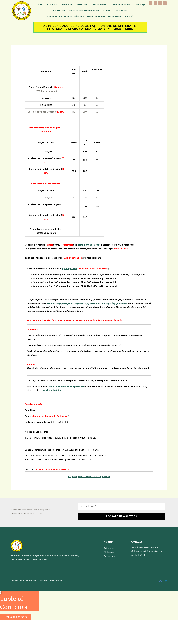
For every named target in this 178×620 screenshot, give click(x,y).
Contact (107, 10)
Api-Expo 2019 (69, 268)
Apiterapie (67, 4)
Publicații (140, 4)
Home (39, 4)
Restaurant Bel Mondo (89, 244)
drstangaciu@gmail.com (114, 303)
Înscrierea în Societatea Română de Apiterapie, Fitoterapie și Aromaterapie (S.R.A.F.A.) (90, 16)
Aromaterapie (99, 4)
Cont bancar (121, 10)
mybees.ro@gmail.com (87, 303)
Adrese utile (59, 10)
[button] (52, 4)
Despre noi (51, 4)
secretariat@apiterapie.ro (60, 303)
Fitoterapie (82, 4)
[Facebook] (160, 581)
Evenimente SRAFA (121, 4)
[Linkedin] (166, 581)
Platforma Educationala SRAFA (84, 10)
